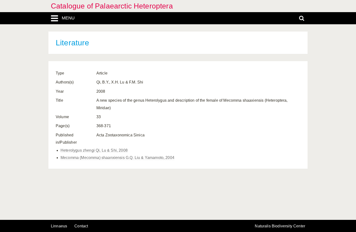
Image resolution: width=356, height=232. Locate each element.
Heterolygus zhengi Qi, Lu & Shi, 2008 (94, 150)
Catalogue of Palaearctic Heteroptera (112, 6)
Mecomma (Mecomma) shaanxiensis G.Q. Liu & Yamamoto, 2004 (117, 158)
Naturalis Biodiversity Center (280, 226)
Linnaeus (59, 226)
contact (81, 226)
